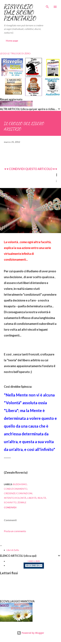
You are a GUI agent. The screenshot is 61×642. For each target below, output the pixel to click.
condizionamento (15, 488)
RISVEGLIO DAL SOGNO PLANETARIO (20, 12)
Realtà (42, 497)
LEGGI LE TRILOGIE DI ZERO (15, 53)
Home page (12, 40)
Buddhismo (20, 484)
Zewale (21, 502)
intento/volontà (15, 497)
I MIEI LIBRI (34, 561)
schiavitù (10, 502)
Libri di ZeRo (13, 550)
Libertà (32, 497)
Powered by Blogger (32, 632)
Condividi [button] (10, 507)
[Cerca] (47, 6)
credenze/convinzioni (18, 493)
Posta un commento (15, 531)
